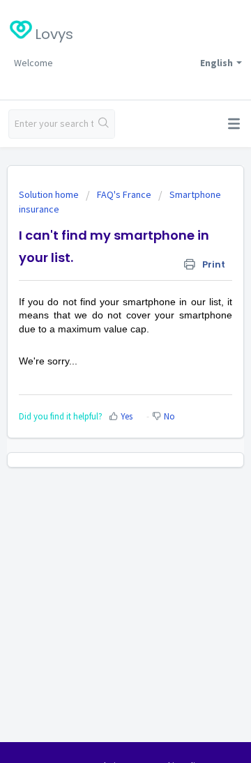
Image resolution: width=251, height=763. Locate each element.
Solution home (50, 194)
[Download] (100, 372)
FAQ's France (124, 194)
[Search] (103, 124)
